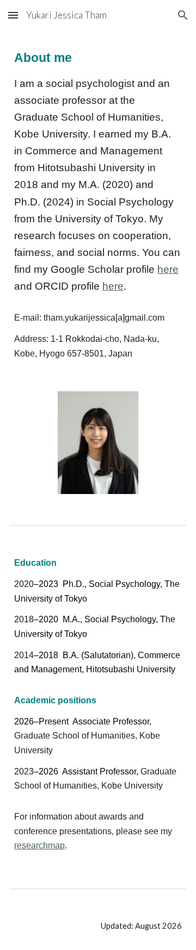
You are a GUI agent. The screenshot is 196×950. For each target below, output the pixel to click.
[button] (13, 15)
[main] (98, 204)
